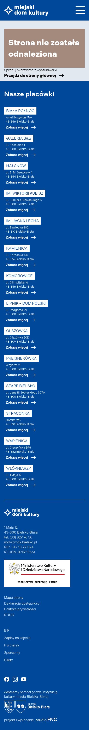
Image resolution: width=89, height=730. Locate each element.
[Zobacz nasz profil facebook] (6, 679)
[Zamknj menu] (80, 9)
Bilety (8, 660)
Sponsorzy (12, 653)
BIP (7, 630)
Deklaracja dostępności (22, 603)
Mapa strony (13, 598)
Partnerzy (11, 645)
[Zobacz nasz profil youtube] (23, 679)
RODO (9, 615)
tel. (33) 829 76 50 (18, 537)
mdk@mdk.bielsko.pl (20, 542)
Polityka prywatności (20, 609)
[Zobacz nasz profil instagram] (15, 679)
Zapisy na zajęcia (17, 638)
